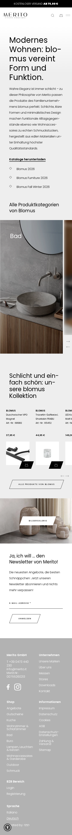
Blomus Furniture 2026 (32, 178)
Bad (9, 735)
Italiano (12, 813)
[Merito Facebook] (9, 687)
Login (10, 788)
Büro (10, 741)
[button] (7, 827)
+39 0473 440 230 (18, 664)
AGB (42, 726)
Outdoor (13, 765)
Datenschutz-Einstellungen (49, 733)
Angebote (14, 708)
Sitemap (45, 750)
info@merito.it (17, 669)
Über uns (45, 667)
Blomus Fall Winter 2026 (33, 187)
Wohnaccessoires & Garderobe (19, 757)
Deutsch (13, 818)
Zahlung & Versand (46, 742)
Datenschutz (48, 714)
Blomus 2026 (26, 169)
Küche (11, 720)
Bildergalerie (38, 520)
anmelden (24, 618)
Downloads (47, 685)
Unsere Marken (49, 661)
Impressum (47, 708)
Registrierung (16, 794)
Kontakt (44, 691)
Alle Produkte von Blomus (36, 484)
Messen (44, 673)
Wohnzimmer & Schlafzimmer (17, 727)
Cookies (44, 720)
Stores (43, 679)
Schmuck (13, 771)
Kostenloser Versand (36, 4)
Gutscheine (15, 714)
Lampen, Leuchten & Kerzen (20, 748)
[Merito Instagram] (17, 687)
